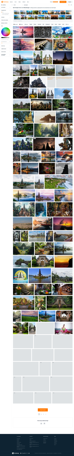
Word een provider (44, 442)
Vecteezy (18, 439)
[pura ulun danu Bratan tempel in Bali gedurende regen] (64, 117)
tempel (31, 24)
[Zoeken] (68, 4)
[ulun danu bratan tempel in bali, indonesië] (64, 70)
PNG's (27, 24)
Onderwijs (18, 443)
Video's (22, 24)
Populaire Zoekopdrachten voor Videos (34, 446)
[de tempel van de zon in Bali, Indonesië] (23, 248)
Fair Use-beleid (59, 453)
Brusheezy (18, 438)
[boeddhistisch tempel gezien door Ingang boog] (64, 316)
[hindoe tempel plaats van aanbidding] (21, 105)
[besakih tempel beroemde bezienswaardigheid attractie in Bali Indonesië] (62, 275)
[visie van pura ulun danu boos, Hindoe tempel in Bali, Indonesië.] (61, 383)
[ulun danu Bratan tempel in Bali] (62, 32)
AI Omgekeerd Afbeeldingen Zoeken (21, 446)
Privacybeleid (55, 453)
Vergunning (31, 438)
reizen (60, 24)
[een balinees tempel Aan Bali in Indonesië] (47, 57)
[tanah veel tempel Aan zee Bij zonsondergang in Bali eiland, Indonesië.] (64, 156)
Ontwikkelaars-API (19, 444)
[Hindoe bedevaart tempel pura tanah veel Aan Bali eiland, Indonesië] (49, 236)
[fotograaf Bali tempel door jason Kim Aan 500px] (62, 289)
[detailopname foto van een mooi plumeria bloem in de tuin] (40, 303)
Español (55, 439)
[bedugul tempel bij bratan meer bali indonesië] (40, 275)
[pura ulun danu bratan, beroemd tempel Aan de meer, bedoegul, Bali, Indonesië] (43, 341)
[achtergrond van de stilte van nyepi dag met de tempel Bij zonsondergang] (44, 144)
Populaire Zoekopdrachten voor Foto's (34, 444)
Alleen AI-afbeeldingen (5, 13)
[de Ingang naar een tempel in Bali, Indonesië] (43, 262)
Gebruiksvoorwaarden (50, 453)
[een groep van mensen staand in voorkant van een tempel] (22, 144)
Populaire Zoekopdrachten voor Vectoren (34, 442)
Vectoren (16, 24)
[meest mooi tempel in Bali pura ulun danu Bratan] (21, 70)
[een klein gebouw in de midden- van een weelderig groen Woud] (62, 105)
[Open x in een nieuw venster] (27, 453)
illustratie (67, 24)
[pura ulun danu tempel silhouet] (63, 57)
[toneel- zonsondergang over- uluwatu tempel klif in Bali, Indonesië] (64, 196)
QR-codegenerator (19, 449)
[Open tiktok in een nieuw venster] (26, 453)
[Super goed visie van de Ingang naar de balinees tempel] (38, 57)
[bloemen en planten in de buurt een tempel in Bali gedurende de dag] (43, 289)
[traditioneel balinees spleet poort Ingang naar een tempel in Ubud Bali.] (20, 328)
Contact (44, 439)
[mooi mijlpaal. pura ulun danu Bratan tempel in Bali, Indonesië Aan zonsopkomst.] (63, 355)
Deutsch (55, 442)
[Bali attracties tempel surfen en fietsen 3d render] (20, 275)
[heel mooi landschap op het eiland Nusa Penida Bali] (51, 82)
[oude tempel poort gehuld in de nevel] (16, 236)
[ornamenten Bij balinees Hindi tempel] (64, 144)
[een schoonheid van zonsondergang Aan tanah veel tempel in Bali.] (63, 223)
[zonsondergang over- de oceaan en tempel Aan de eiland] (62, 341)
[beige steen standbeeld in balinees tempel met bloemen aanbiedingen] (66, 130)
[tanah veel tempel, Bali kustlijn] (63, 236)
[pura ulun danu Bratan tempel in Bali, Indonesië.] (23, 182)
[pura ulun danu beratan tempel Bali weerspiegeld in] (31, 156)
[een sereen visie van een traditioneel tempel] (46, 130)
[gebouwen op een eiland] (44, 117)
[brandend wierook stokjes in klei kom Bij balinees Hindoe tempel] (44, 248)
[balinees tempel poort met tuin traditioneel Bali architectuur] (23, 303)
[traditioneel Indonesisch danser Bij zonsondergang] (26, 369)
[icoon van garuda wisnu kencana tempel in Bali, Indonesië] (45, 369)
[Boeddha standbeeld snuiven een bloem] (23, 130)
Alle (2, 12)
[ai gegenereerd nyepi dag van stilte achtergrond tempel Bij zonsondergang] (23, 44)
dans (63, 24)
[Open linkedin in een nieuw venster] (23, 453)
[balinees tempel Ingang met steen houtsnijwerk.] (17, 316)
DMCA (30, 439)
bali (43, 24)
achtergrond (48, 24)
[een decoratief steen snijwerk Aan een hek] (21, 93)
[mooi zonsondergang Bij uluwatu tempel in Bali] (64, 262)
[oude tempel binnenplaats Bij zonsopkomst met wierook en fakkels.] (41, 105)
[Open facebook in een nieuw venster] (20, 453)
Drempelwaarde (4, 41)
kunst (56, 24)
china (52, 24)
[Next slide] (71, 24)
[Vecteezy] (4, 2)
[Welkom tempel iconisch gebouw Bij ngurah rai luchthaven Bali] (23, 398)
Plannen (51, 1)
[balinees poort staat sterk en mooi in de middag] (23, 117)
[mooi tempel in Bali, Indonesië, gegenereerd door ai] (62, 398)
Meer (55, 444)
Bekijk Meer (68, 17)
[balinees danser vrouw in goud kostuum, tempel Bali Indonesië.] (60, 209)
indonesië (39, 24)
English (55, 438)
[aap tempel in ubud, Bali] (16, 156)
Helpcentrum (45, 438)
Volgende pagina (43, 409)
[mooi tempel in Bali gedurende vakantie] (48, 156)
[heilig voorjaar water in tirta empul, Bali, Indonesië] (44, 44)
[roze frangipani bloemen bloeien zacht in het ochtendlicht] (45, 328)
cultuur (35, 24)
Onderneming (19, 442)
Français (55, 443)
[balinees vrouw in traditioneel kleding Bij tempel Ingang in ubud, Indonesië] (59, 303)
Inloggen (69, 1)
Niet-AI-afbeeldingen (5, 14)
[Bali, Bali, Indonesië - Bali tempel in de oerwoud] (35, 383)
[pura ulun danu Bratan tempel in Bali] (47, 316)
